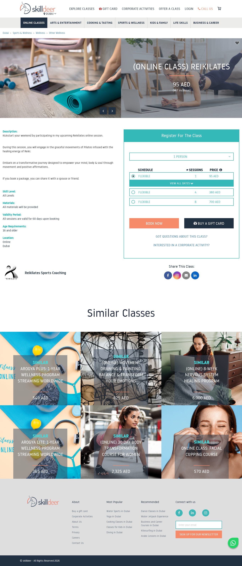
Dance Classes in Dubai (153, 511)
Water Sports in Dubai (118, 511)
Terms (75, 527)
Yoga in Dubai (113, 516)
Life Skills (180, 23)
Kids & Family (159, 23)
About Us (77, 521)
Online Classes (34, 23)
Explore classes (81, 9)
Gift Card (109, 9)
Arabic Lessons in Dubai (153, 535)
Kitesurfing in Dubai (151, 530)
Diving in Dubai (114, 532)
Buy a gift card (80, 511)
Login (189, 9)
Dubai (49, 13)
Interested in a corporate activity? (181, 245)
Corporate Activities (138, 9)
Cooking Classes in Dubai (119, 521)
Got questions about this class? (181, 236)
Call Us (206, 9)
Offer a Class (169, 9)
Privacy (76, 532)
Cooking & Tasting (99, 23)
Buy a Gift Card (210, 223)
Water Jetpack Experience (154, 516)
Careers (76, 537)
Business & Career (206, 23)
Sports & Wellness (131, 23)
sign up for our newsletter (199, 534)
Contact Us (78, 543)
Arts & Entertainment (65, 23)
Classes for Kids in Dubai (119, 527)
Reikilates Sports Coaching (45, 272)
